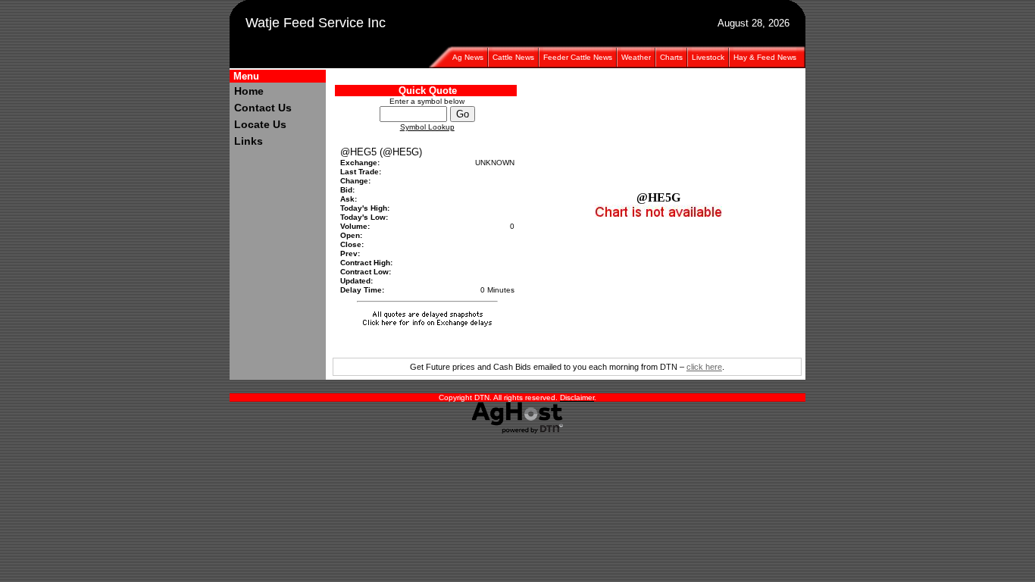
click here (704, 366)
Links (248, 141)
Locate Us (260, 124)
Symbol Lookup (427, 127)
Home (249, 91)
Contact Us (263, 108)
